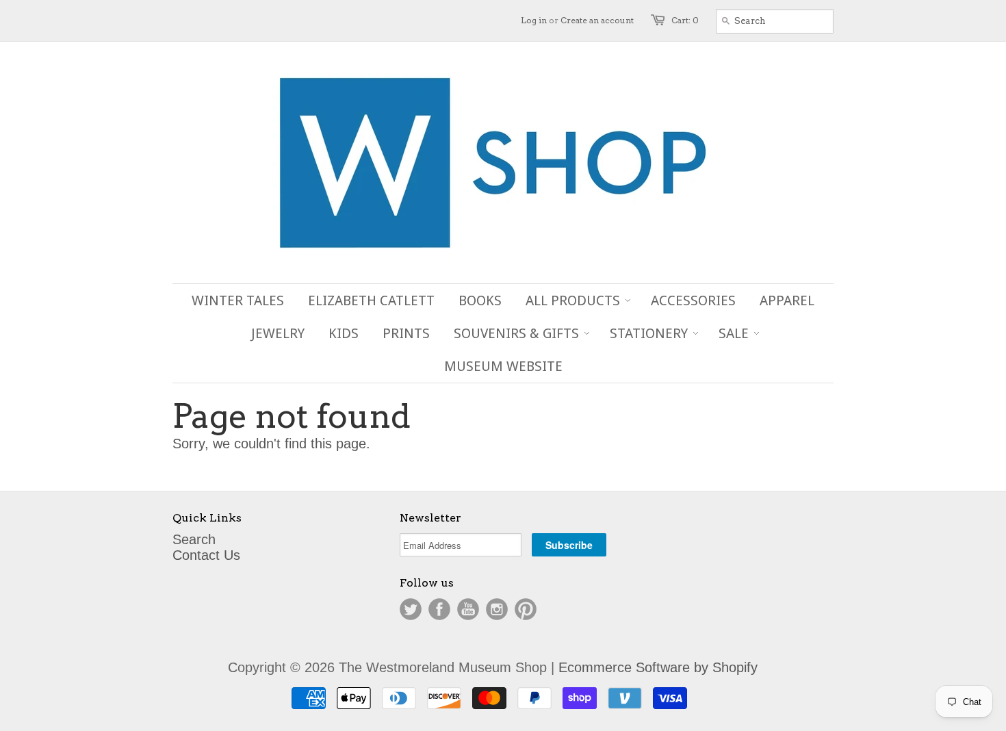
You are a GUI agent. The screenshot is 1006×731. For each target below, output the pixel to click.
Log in (534, 20)
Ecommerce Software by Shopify (658, 667)
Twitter (411, 609)
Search (194, 539)
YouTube (468, 609)
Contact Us (206, 555)
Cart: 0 (685, 20)
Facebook (439, 609)
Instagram (497, 609)
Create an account (597, 20)
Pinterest (526, 609)
